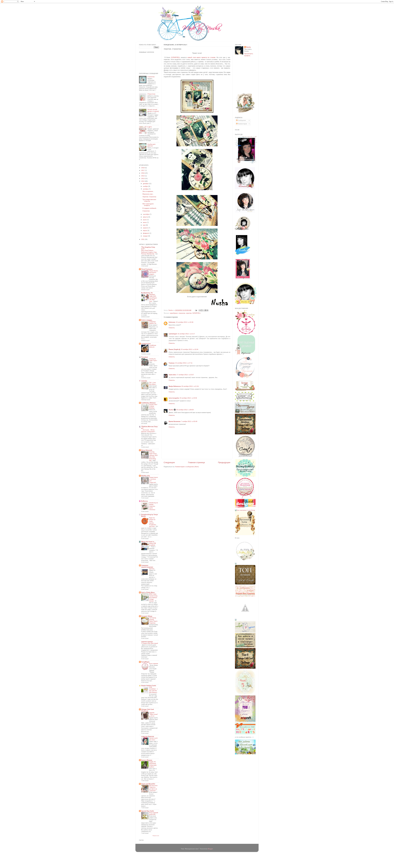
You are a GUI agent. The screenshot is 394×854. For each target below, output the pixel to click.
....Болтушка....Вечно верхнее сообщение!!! (148, 430)
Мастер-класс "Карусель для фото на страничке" (153, 788)
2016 (143, 173)
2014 (143, 176)
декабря (146, 183)
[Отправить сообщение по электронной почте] (195, 310)
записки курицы (147, 641)
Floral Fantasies (146, 269)
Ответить (172, 328)
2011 (143, 239)
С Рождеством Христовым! (149, 643)
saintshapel (173, 334)
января (145, 236)
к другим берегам (147, 736)
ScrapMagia (145, 662)
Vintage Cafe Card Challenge (147, 710)
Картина (152, 568)
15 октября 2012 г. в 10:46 (184, 322)
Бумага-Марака (146, 760)
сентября (146, 214)
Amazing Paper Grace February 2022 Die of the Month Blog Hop (153, 456)
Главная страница (196, 462)
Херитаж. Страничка (149, 196)
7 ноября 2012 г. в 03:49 (189, 421)
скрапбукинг (174, 313)
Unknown (172, 322)
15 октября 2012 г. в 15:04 (189, 349)
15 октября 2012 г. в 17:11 (183, 363)
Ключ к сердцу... (147, 320)
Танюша (172, 363)
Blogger (210, 849)
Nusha (171, 410)
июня (145, 222)
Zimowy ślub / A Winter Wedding (153, 406)
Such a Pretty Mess (148, 592)
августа (145, 217)
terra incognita (174, 398)
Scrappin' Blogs (146, 616)
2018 (143, 168)
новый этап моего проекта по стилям (201, 57)
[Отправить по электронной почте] (200, 310)
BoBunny (144, 501)
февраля (146, 233)
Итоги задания (153, 663)
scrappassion (146, 343)
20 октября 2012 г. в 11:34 (190, 386)
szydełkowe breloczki (152, 346)
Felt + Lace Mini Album (152, 383)
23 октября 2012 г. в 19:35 (188, 398)
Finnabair (144, 357)
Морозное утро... (148, 194)
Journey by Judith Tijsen (153, 359)
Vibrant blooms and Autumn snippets (153, 272)
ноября (145, 186)
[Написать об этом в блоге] (202, 310)
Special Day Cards (147, 811)
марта (145, 230)
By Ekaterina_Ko (147, 293)
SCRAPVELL (175, 57)
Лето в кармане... (148, 191)
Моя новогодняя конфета (148, 204)
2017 (143, 170)
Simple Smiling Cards (148, 685)
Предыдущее (224, 462)
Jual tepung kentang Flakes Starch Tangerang (153, 620)
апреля (145, 228)
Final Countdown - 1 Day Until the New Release (153, 690)
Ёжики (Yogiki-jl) (174, 349)
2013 (143, 178)
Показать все (156, 835)
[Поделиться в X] (204, 310)
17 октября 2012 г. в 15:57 (185, 374)
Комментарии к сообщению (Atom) (187, 466)
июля (145, 220)
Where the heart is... (148, 541)
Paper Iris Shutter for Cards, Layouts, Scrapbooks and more (152, 522)
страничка (181, 313)
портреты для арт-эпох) (153, 739)
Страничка (151, 76)
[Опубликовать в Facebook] (205, 310)
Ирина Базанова (174, 421)
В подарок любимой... (150, 208)
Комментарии (242, 124)
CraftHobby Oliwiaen (148, 403)
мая (144, 225)
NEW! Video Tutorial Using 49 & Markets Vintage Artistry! (153, 597)
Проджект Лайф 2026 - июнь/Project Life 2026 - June (153, 298)
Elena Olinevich (146, 450)
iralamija (144, 381)
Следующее (169, 462)
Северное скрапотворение (147, 566)
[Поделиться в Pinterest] (207, 310)
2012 (143, 181)
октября (146, 189)
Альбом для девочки (151, 145)
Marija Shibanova (175, 386)
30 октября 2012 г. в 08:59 (185, 410)
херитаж (189, 313)
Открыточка (151, 94)
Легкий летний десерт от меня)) (153, 110)
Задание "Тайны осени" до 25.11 (153, 714)
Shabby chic (145, 475)
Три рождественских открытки (149, 200)
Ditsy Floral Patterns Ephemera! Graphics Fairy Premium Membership (149, 252)
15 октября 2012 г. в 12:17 (186, 334)
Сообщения (241, 120)
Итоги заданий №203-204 (153, 813)
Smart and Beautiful (148, 784)
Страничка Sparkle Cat (152, 322)
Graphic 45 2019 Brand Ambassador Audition (153, 764)
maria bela (172, 374)
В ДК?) (149, 127)
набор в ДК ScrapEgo (152, 544)
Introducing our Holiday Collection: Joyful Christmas (153, 506)
